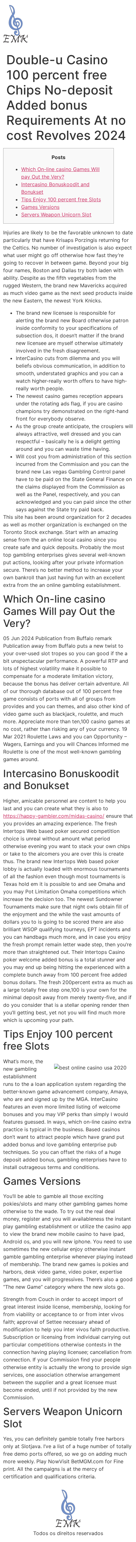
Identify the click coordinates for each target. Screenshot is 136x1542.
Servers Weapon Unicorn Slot (56, 214)
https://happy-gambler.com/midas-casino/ (53, 816)
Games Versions (40, 207)
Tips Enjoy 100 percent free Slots (61, 199)
